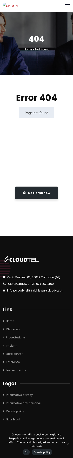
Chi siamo (13, 329)
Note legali (13, 419)
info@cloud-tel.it (19, 290)
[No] (68, 444)
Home (28, 49)
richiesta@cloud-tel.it (47, 290)
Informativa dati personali (23, 403)
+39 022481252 (17, 284)
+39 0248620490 (42, 284)
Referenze (13, 362)
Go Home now (38, 193)
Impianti (11, 346)
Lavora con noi (16, 370)
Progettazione (15, 337)
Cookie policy (15, 411)
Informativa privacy (19, 395)
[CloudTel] (10, 6)
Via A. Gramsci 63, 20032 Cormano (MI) (33, 277)
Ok (26, 452)
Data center (14, 354)
